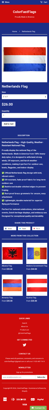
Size (4, 92)
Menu (7, 2)
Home (14, 31)
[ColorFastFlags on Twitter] (24, 346)
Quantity (5, 111)
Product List (24, 330)
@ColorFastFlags (24, 333)
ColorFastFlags (24, 12)
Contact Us (39, 408)
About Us (24, 326)
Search (24, 323)
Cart (45, 2)
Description (24, 135)
